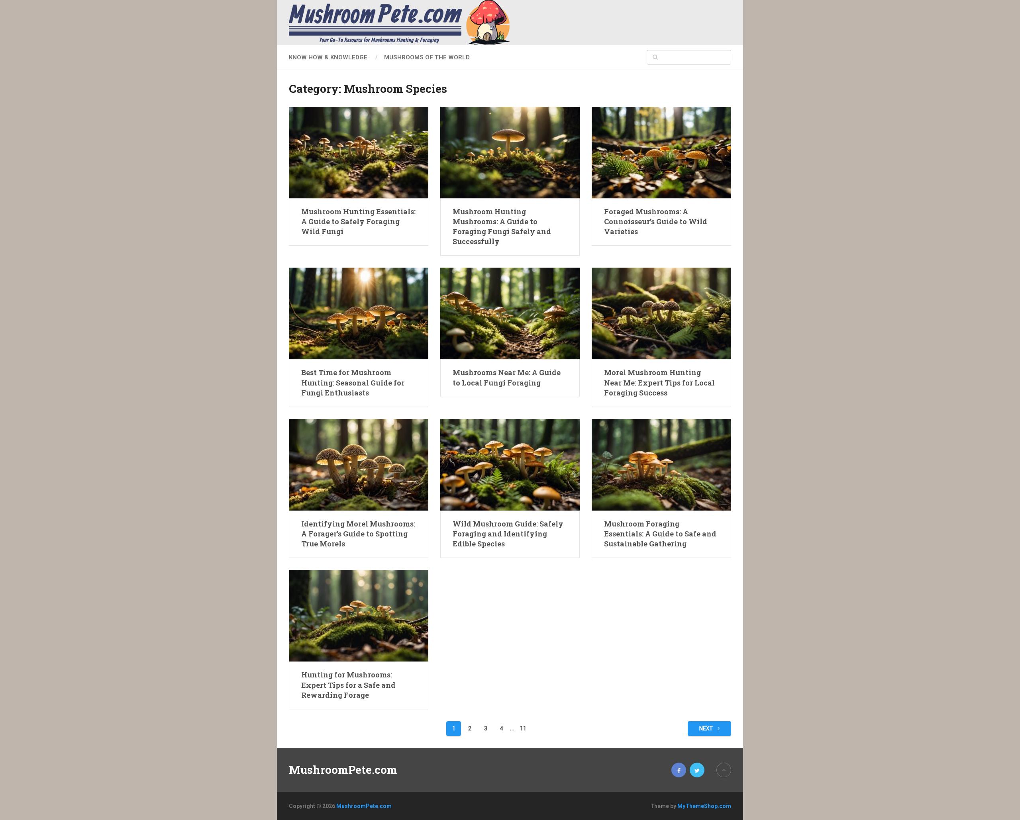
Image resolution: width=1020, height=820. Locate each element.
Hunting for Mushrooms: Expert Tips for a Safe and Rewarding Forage (348, 684)
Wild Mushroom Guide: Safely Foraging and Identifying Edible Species (508, 533)
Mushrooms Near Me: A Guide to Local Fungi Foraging (507, 377)
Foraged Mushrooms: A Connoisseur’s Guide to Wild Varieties (655, 221)
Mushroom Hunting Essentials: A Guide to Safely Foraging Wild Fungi (358, 221)
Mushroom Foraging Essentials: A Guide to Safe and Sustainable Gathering (660, 533)
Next (706, 728)
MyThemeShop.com (704, 806)
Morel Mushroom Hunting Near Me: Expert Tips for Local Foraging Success (659, 382)
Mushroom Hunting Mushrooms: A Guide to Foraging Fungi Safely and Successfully (502, 227)
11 (523, 728)
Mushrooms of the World (427, 57)
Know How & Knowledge (328, 57)
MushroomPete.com (343, 769)
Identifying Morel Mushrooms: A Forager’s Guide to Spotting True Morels (358, 533)
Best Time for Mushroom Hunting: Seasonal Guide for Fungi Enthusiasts (352, 382)
